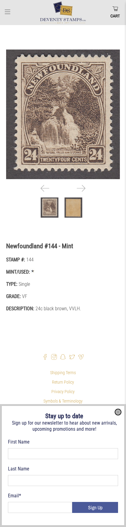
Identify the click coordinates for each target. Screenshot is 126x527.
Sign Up (95, 507)
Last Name (18, 469)
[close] (118, 412)
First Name (19, 442)
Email (14, 496)
